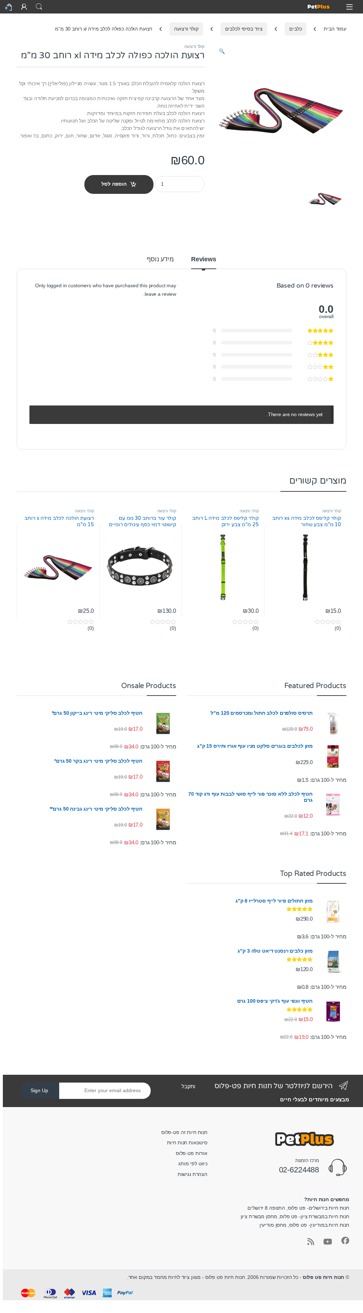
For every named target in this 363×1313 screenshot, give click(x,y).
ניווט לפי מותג (192, 1163)
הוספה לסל (114, 184)
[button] (222, 51)
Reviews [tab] (203, 259)
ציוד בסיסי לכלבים (244, 29)
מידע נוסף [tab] (160, 259)
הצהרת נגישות (192, 1174)
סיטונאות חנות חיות (187, 1142)
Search (39, 7)
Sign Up (39, 1090)
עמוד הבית (335, 29)
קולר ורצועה (186, 29)
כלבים (295, 29)
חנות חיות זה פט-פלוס (184, 1132)
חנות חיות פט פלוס (324, 1277)
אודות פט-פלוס (191, 1153)
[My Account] (24, 6)
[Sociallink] (345, 1240)
